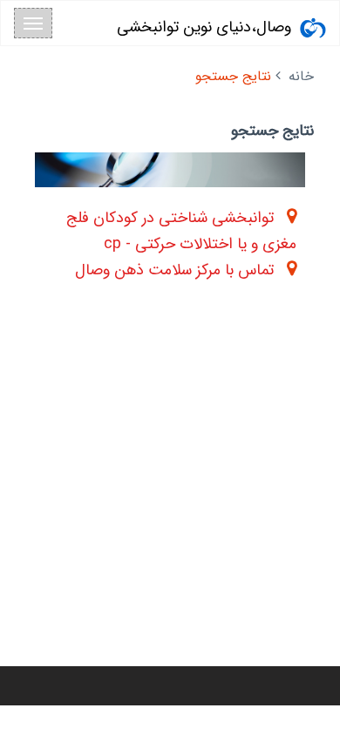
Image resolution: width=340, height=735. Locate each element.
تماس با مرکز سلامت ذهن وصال (174, 270)
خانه (301, 76)
